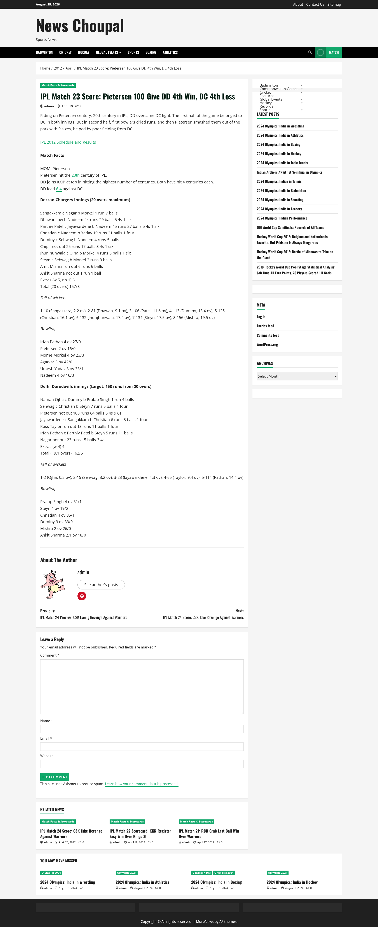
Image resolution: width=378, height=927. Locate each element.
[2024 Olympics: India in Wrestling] (75, 872)
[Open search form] (310, 52)
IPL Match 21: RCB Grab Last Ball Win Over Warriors (209, 833)
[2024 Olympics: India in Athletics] (151, 872)
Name (46, 720)
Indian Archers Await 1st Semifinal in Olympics (289, 172)
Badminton (44, 52)
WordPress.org (267, 344)
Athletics (170, 52)
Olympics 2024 (51, 873)
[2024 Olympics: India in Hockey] (302, 872)
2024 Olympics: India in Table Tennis (282, 162)
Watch (334, 52)
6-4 (59, 188)
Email (46, 738)
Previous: (83, 614)
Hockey (83, 52)
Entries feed (265, 325)
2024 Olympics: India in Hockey (279, 153)
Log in (261, 316)
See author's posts (101, 584)
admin (49, 106)
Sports (133, 52)
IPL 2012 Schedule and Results (68, 142)
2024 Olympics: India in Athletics (280, 135)
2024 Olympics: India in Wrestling (280, 126)
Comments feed (268, 335)
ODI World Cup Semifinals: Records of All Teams (290, 227)
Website (47, 755)
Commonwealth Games (279, 88)
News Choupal (80, 25)
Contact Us (315, 4)
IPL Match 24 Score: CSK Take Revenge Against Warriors (71, 833)
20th (76, 175)
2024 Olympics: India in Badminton (281, 190)
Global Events (107, 52)
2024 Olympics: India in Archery (279, 208)
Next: (203, 614)
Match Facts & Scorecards (58, 85)
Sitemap (334, 4)
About (298, 4)
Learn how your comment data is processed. (141, 783)
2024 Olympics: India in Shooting (280, 199)
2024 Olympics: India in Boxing (278, 144)
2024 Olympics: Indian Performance (282, 218)
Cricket (65, 52)
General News (201, 873)
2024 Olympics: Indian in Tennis (279, 181)
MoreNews (205, 921)
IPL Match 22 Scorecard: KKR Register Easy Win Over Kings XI (140, 833)
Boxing (150, 52)
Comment (50, 655)
